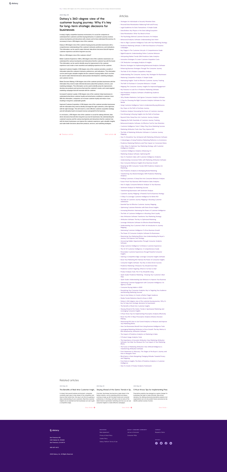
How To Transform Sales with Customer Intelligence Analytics (141, 157)
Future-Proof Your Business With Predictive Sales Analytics (140, 181)
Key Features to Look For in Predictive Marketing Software (140, 89)
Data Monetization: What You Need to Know (135, 33)
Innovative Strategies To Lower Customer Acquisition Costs (140, 59)
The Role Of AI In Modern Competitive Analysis (136, 71)
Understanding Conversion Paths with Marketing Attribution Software (143, 160)
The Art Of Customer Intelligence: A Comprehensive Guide (140, 249)
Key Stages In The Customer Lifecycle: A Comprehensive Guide (142, 50)
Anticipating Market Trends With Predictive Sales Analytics (140, 56)
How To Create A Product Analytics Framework (136, 366)
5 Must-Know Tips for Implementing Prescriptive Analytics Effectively (143, 314)
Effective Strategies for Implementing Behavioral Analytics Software (143, 65)
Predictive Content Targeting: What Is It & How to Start (139, 269)
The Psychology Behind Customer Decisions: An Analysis (139, 36)
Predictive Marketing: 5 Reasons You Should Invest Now (139, 266)
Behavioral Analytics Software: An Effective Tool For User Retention (142, 123)
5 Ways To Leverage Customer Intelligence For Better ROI (139, 196)
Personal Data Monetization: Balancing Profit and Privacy (139, 24)
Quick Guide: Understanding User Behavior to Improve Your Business (143, 279)
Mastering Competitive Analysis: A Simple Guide (137, 77)
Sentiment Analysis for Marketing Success (134, 187)
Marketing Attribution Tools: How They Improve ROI (137, 129)
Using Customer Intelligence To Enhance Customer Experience (141, 246)
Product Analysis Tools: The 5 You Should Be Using (137, 272)
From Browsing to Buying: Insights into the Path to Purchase (140, 114)
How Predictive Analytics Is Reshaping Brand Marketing (139, 171)
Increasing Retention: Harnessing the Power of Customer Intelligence (143, 210)
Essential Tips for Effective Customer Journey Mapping (138, 204)
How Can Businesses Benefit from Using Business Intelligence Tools (143, 326)
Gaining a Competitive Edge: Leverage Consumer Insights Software (143, 257)
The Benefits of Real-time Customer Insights (135, 306)
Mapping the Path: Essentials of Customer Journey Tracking (140, 120)
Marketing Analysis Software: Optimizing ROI (135, 154)
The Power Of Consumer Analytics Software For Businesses (140, 233)
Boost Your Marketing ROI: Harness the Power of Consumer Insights (143, 260)
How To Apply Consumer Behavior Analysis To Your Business (141, 184)
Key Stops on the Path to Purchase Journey (135, 108)
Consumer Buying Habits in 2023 (131, 287)
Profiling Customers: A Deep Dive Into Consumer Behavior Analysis (143, 178)
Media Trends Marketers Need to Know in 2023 (136, 298)
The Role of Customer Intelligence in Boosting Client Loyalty (140, 213)
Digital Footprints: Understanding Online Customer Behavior (140, 53)
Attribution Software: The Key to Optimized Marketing (138, 219)
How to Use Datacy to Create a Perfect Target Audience (139, 295)
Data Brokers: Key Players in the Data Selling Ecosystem (139, 30)
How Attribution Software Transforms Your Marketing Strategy (141, 216)
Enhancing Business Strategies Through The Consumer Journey (141, 68)
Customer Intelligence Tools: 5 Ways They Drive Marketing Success (143, 126)
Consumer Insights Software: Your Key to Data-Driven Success (141, 263)
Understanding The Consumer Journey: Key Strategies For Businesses (143, 74)
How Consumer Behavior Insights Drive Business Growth (139, 163)
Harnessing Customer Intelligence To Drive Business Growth (140, 230)
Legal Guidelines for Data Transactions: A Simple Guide (139, 27)
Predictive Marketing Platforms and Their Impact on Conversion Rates (144, 143)
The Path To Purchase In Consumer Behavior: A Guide (138, 83)
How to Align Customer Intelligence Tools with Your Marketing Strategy (144, 42)
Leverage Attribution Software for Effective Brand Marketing (140, 222)
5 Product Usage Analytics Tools (131, 337)
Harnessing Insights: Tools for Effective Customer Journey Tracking (142, 80)
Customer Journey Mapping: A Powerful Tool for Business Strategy (142, 193)
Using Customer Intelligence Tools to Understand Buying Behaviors (143, 105)
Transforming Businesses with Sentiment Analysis (137, 190)
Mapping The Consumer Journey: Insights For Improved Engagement (143, 86)
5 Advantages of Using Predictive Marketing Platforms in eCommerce (144, 140)
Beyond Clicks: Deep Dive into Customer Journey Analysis (140, 117)
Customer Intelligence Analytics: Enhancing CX (136, 151)
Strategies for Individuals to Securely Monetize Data (138, 21)
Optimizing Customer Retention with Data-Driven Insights (140, 207)
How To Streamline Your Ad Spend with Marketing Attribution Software (144, 137)
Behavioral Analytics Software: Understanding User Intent (139, 39)
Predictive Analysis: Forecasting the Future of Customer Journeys (142, 111)
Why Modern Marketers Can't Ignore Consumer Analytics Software (143, 97)
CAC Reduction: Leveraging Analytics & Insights (136, 62)
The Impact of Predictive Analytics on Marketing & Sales (139, 334)
